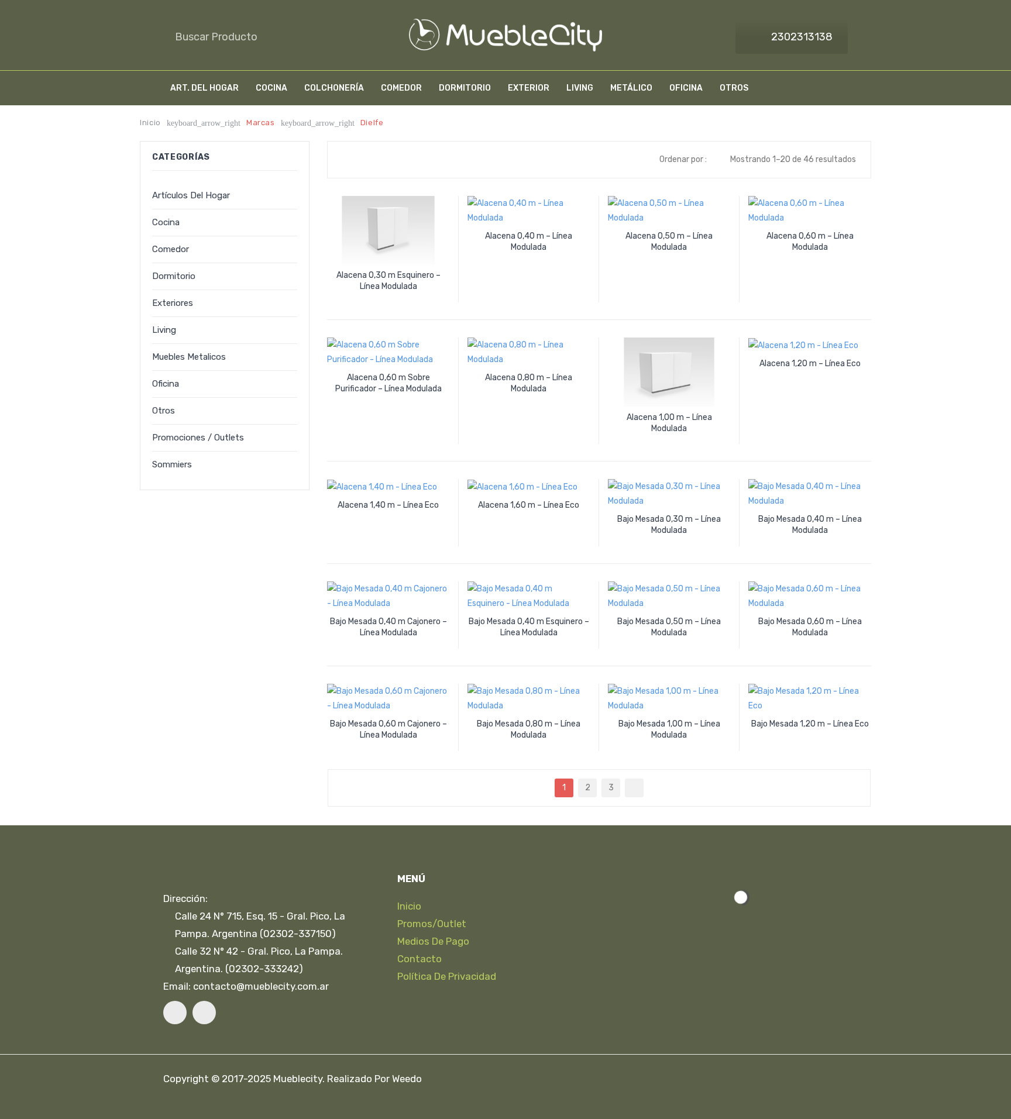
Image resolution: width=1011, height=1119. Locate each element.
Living (164, 330)
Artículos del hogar (191, 195)
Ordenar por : (683, 159)
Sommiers (172, 464)
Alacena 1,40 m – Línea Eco (388, 505)
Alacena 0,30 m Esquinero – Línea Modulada (388, 280)
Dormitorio (173, 276)
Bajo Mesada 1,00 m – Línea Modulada (669, 729)
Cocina (166, 222)
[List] (364, 159)
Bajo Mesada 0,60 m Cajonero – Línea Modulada (388, 729)
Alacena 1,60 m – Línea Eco (528, 505)
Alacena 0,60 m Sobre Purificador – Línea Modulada (388, 383)
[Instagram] (204, 1012)
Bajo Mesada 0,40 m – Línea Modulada (810, 524)
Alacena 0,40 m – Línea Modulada (528, 241)
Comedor (170, 249)
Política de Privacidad (446, 976)
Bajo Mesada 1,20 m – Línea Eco (810, 724)
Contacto (419, 959)
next (634, 788)
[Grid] (348, 159)
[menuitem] (204, 88)
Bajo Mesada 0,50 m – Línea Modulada (669, 627)
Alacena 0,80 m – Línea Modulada (528, 383)
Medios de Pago (433, 941)
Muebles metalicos (189, 357)
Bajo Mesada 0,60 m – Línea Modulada (810, 627)
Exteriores (172, 303)
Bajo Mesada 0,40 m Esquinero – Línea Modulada (529, 627)
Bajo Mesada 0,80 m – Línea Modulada (528, 729)
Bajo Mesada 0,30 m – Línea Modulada (669, 524)
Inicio (150, 122)
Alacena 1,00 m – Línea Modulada (669, 422)
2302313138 (802, 36)
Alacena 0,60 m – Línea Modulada (810, 241)
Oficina (165, 383)
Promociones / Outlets (198, 437)
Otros (163, 410)
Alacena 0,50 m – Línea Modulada (669, 241)
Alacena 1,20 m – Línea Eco (810, 364)
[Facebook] (175, 1012)
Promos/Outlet (431, 923)
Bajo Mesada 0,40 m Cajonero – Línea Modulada (388, 627)
